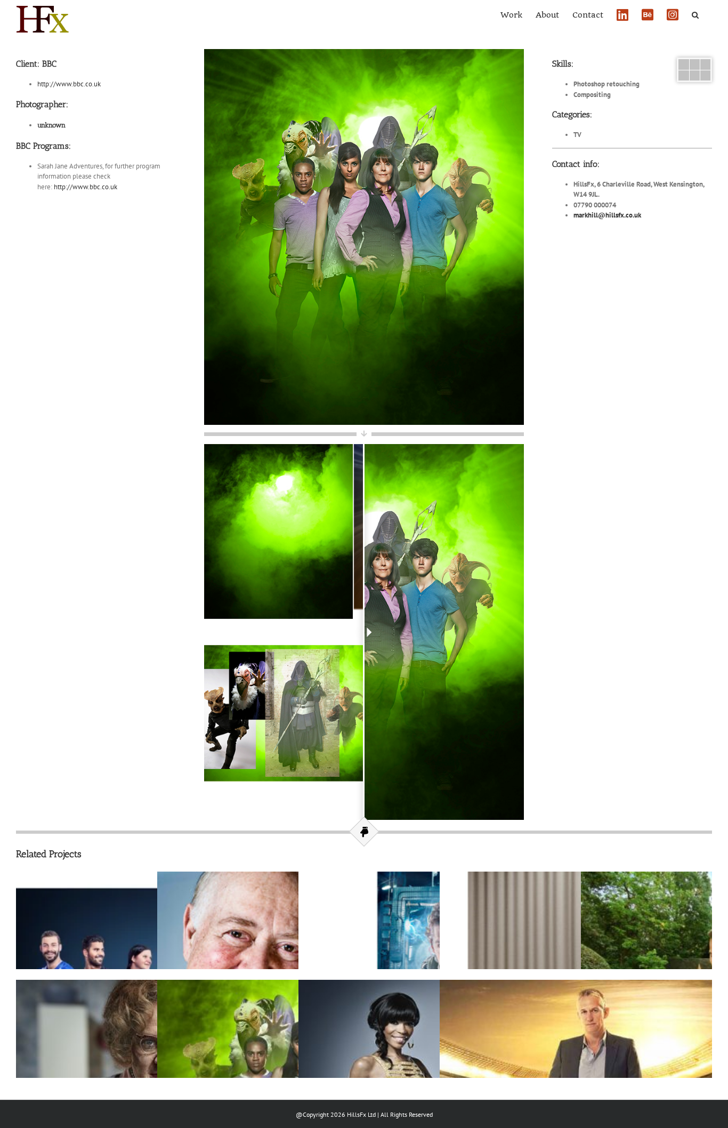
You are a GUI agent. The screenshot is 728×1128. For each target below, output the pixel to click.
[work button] (694, 62)
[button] (695, 14)
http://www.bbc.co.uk (69, 83)
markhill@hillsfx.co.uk (607, 215)
